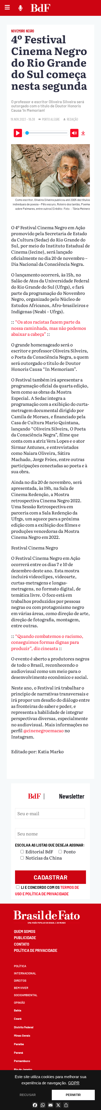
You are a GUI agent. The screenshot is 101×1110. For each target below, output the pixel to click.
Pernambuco (22, 1061)
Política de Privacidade (35, 950)
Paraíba (19, 1044)
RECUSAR (28, 1095)
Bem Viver (21, 987)
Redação (72, 119)
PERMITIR (73, 1095)
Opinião (19, 1002)
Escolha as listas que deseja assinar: (50, 845)
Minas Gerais (22, 1035)
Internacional (25, 973)
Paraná (18, 1052)
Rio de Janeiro (23, 1069)
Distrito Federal (23, 1027)
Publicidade (25, 938)
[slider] (46, 132)
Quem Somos (24, 931)
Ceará (17, 1018)
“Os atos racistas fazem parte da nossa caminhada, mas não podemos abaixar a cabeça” (48, 327)
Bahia (17, 1010)
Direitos (20, 980)
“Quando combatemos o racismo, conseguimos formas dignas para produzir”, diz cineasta (47, 642)
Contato (21, 944)
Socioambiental (25, 995)
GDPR (74, 1083)
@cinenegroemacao (43, 730)
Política (20, 966)
